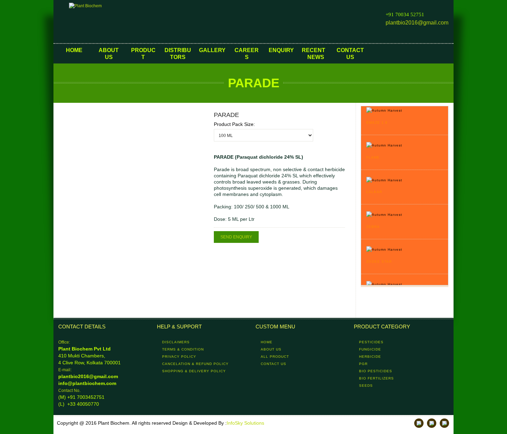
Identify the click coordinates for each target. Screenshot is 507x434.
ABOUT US (271, 349)
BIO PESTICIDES (375, 371)
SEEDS (366, 385)
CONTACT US (273, 364)
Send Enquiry (236, 237)
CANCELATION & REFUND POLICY (195, 364)
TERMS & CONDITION (183, 349)
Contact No (68, 390)
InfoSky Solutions (245, 423)
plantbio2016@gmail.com (417, 23)
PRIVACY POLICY (179, 356)
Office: (64, 342)
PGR (363, 364)
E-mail (64, 369)
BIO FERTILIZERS (376, 378)
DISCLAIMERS (176, 342)
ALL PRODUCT (275, 356)
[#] (419, 423)
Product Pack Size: (234, 124)
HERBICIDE (370, 356)
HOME (266, 342)
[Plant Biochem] (103, 22)
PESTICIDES (371, 342)
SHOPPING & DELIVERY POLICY (194, 371)
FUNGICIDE (370, 349)
